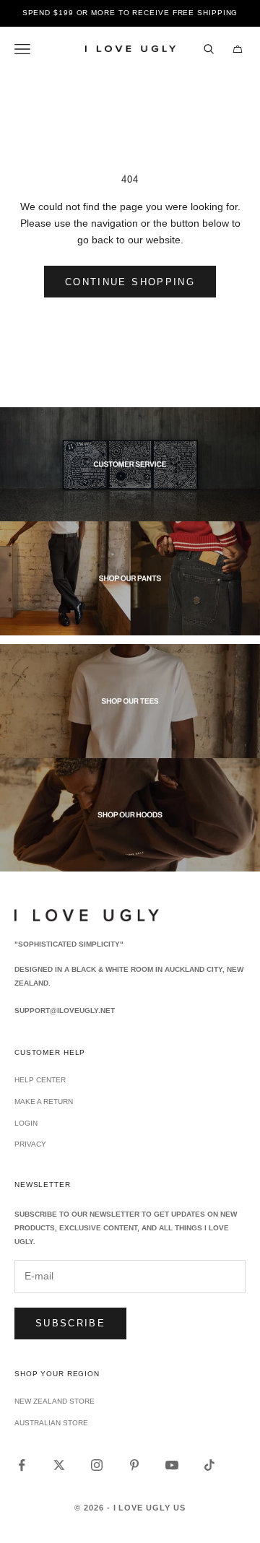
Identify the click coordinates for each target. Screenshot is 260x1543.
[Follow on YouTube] (172, 1465)
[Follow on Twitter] (59, 1465)
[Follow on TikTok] (209, 1465)
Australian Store (51, 1423)
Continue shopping (130, 282)
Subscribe (70, 1323)
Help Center (40, 1080)
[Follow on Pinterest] (134, 1465)
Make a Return (43, 1101)
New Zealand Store (54, 1401)
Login (26, 1123)
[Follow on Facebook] (21, 1465)
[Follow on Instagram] (97, 1465)
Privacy (30, 1144)
